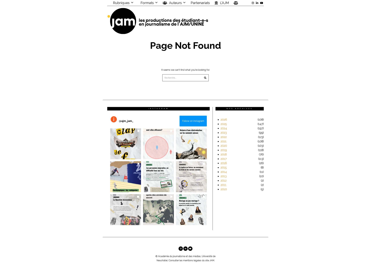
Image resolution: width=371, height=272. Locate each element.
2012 (224, 180)
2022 (224, 137)
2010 (224, 189)
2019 (224, 150)
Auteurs (175, 3)
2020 (224, 145)
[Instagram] (253, 3)
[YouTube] (261, 3)
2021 (224, 141)
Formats (147, 3)
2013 (224, 176)
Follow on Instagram (193, 121)
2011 (223, 185)
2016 (224, 163)
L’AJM (224, 3)
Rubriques (121, 3)
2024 (224, 128)
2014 (224, 172)
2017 (224, 159)
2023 (224, 132)
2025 (224, 124)
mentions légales (192, 260)
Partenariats (200, 3)
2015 (224, 167)
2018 (224, 154)
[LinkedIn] (257, 3)
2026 (224, 119)
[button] (205, 77)
